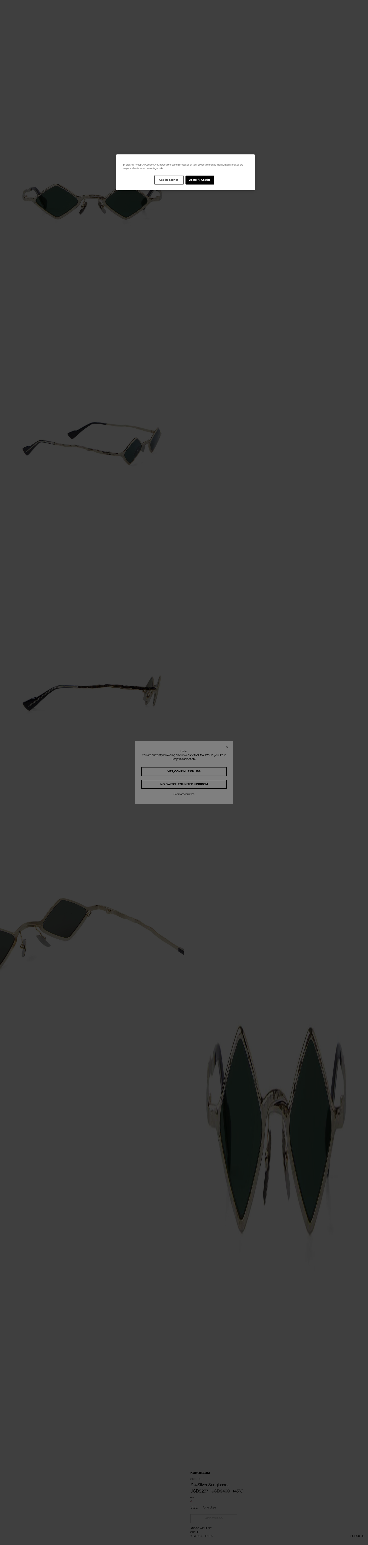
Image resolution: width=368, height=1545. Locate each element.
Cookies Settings (168, 180)
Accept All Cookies (199, 180)
